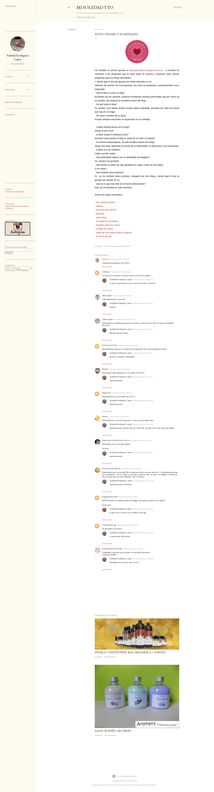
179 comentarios (110, 657)
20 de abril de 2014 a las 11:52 (133, 549)
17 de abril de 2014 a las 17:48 (128, 345)
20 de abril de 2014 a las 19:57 (143, 559)
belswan (100, 213)
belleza (99, 206)
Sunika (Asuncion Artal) (112, 549)
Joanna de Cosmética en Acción (116, 440)
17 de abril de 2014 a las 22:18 (118, 417)
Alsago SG (106, 393)
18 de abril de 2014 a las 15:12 (143, 377)
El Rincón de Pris (109, 345)
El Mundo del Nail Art (111, 468)
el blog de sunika (104, 229)
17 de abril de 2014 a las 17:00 (124, 319)
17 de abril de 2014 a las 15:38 (120, 272)
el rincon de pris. (104, 236)
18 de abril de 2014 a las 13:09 (131, 469)
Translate (25, 270)
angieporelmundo (110, 497)
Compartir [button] (71, 29)
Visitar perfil (17, 64)
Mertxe (105, 369)
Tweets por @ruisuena (14, 192)
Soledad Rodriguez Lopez (121, 279)
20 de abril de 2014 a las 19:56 (143, 481)
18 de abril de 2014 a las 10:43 (141, 440)
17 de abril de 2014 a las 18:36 (119, 369)
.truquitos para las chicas (107, 225)
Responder (107, 267)
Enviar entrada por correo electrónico (117, 246)
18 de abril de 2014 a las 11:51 (142, 329)
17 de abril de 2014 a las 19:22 (122, 393)
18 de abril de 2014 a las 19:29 (128, 525)
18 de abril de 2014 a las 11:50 (143, 303)
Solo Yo (105, 259)
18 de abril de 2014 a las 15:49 (143, 509)
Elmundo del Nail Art (106, 210)
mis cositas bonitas (105, 202)
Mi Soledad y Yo (94, 7)
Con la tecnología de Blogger (126, 776)
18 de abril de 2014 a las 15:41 (143, 452)
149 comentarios (110, 735)
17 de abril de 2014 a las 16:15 (122, 296)
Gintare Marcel (131, 781)
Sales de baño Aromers (113, 731)
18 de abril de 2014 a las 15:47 (129, 497)
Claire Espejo (107, 319)
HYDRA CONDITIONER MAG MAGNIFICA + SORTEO (130, 652)
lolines (104, 416)
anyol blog (101, 217)
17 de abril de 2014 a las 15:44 (143, 279)
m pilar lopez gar (109, 525)
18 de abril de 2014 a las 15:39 (143, 424)
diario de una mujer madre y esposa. (114, 232)
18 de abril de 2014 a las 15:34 (143, 401)
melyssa (105, 272)
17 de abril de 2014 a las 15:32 (119, 259)
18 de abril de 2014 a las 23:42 (143, 533)
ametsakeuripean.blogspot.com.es (146, 70)
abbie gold (106, 295)
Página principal (86, 17)
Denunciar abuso (13, 102)
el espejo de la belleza (107, 221)
